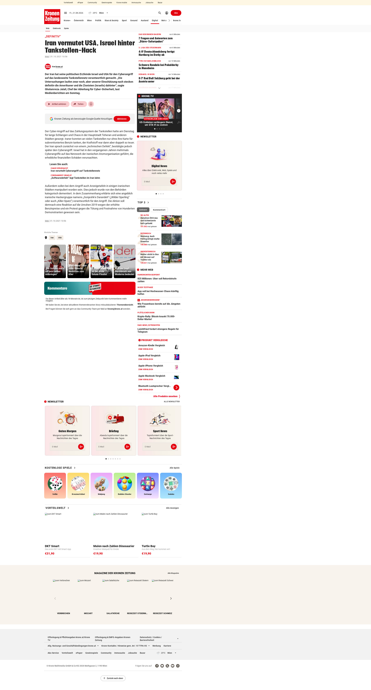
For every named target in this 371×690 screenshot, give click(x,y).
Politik (98, 20)
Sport (124, 20)
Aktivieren (122, 119)
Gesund (133, 20)
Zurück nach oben (113, 678)
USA (60, 238)
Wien (89, 20)
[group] (55, 261)
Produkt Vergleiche (154, 340)
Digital (155, 20)
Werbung (156, 646)
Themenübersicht (125, 305)
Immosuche (136, 3)
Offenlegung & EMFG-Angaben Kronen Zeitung (112, 638)
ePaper (80, 3)
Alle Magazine (173, 573)
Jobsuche (149, 3)
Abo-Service (53, 653)
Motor (164, 20)
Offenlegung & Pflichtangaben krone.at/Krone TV (69, 638)
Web (47, 28)
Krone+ (67, 20)
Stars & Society (111, 20)
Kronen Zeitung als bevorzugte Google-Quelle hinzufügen (90, 118)
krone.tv (177, 20)
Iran (52, 238)
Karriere (167, 646)
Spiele (66, 28)
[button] (169, 20)
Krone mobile (122, 3)
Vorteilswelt (68, 3)
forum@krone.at (115, 309)
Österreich (79, 20)
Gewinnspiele (107, 3)
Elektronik (57, 28)
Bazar (160, 3)
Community (92, 3)
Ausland (144, 20)
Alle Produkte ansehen (165, 396)
